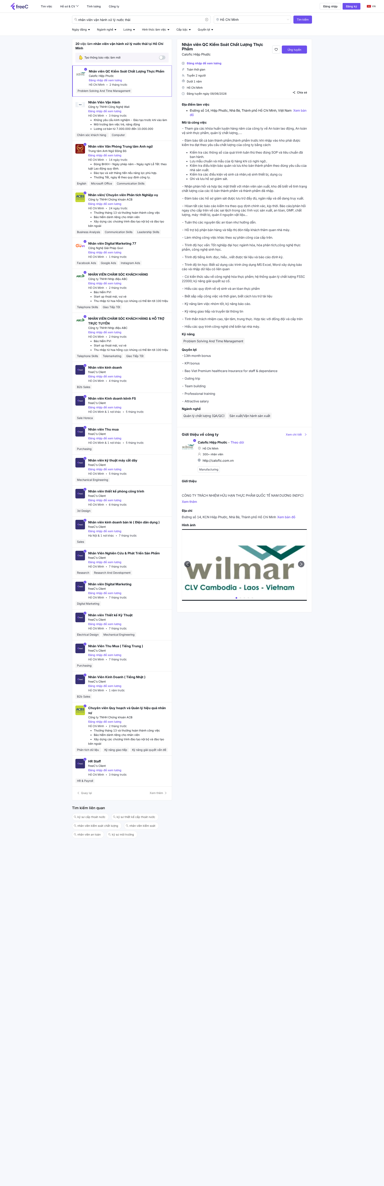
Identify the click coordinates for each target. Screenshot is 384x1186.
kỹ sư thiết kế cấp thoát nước (136, 817)
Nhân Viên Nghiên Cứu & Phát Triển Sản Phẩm (124, 553)
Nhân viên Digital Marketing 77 (112, 243)
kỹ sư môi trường (123, 834)
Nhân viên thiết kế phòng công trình (116, 491)
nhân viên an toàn (89, 834)
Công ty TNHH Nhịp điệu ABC (107, 279)
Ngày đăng (79, 29)
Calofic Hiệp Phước (101, 75)
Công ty (114, 6)
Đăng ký (351, 6)
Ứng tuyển (294, 49)
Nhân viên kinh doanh (105, 367)
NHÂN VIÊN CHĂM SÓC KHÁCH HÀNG (118, 274)
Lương (127, 29)
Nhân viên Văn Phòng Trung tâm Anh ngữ (120, 146)
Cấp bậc (182, 29)
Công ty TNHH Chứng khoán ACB (110, 199)
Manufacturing (208, 469)
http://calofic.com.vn (218, 460)
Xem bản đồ (286, 517)
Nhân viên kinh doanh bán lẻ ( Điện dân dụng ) (124, 522)
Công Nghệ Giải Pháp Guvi (105, 248)
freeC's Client (97, 372)
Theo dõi (236, 442)
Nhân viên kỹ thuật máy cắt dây (112, 460)
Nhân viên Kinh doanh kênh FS (112, 398)
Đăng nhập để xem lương (105, 80)
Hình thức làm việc (154, 29)
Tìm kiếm (303, 19)
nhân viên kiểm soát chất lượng (97, 825)
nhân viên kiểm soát (142, 825)
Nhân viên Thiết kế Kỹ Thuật (110, 615)
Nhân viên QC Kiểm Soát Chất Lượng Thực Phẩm (126, 71)
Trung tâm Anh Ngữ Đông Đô (107, 151)
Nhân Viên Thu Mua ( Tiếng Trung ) (115, 646)
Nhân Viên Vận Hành (104, 102)
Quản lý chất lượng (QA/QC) (204, 416)
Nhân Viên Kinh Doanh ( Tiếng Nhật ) (116, 677)
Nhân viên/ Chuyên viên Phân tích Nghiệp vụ (123, 195)
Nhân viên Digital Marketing (109, 584)
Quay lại (86, 793)
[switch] (162, 58)
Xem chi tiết (294, 434)
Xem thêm (156, 793)
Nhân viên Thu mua (103, 429)
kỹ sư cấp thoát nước (91, 817)
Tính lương (94, 6)
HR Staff (94, 761)
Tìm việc (46, 6)
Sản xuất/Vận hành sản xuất (249, 416)
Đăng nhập (330, 6)
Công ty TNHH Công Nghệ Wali (108, 106)
